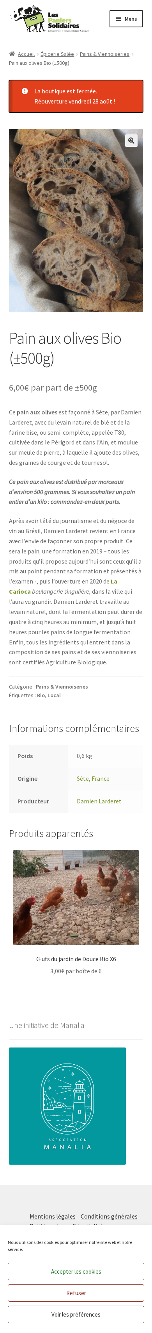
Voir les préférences (76, 1314)
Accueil (26, 53)
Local (54, 695)
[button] (131, 140)
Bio (41, 695)
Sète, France (93, 778)
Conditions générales (109, 1216)
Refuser (76, 1293)
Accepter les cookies (76, 1271)
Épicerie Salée (57, 53)
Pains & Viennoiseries (104, 53)
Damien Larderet (99, 801)
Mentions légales (53, 1216)
